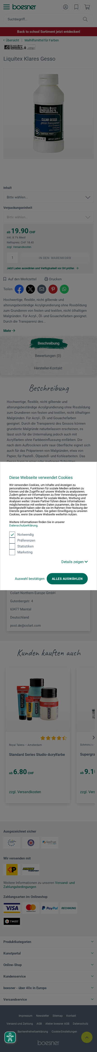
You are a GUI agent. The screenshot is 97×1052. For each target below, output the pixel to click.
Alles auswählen (67, 579)
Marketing (24, 552)
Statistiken (25, 546)
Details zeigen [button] (73, 562)
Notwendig (25, 535)
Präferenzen (26, 540)
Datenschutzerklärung (23, 525)
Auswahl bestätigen (29, 579)
